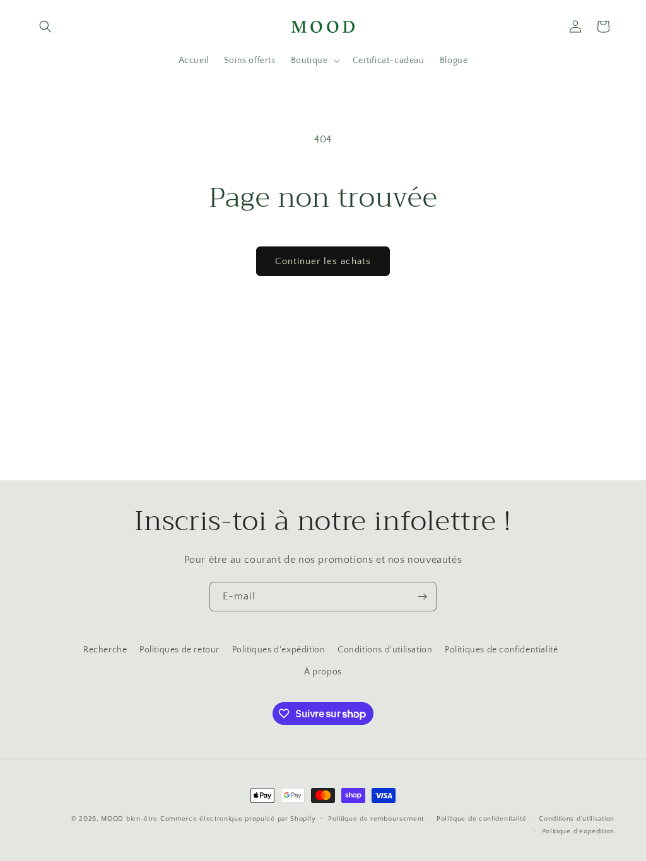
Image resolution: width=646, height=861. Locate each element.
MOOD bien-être (129, 819)
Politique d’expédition (578, 831)
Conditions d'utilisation (385, 650)
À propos (323, 672)
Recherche (105, 650)
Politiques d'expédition (279, 650)
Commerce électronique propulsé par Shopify (237, 819)
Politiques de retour (179, 650)
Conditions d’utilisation (576, 819)
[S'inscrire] (422, 596)
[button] (45, 26)
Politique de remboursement (376, 819)
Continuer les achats (323, 261)
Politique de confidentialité (482, 819)
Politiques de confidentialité (501, 650)
